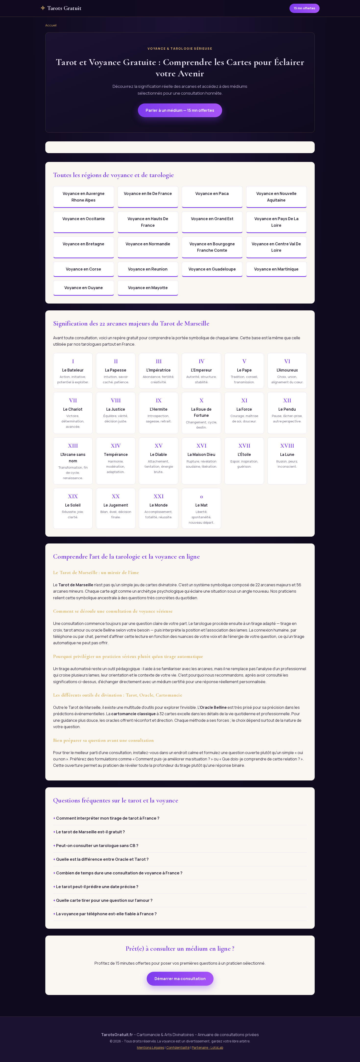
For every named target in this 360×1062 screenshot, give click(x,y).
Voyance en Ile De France (148, 193)
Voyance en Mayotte (148, 287)
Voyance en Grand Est (212, 218)
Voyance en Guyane (83, 287)
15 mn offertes (304, 8)
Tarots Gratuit (61, 8)
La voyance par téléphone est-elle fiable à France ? (106, 913)
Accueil (51, 25)
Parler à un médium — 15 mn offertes (180, 110)
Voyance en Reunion (148, 269)
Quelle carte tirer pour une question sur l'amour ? (104, 900)
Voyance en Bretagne (83, 244)
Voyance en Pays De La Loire (276, 222)
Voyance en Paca (212, 193)
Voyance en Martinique (276, 269)
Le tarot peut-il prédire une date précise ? (97, 886)
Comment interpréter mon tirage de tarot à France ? (107, 818)
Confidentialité (178, 1047)
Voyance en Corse (83, 269)
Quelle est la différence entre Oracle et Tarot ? (102, 859)
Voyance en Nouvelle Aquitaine (276, 197)
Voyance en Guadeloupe (212, 269)
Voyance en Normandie (148, 244)
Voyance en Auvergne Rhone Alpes (84, 197)
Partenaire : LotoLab (207, 1047)
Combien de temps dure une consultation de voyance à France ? (119, 873)
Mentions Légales (150, 1047)
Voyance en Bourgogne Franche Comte (212, 247)
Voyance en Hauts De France (148, 222)
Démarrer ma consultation (180, 978)
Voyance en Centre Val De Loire (276, 247)
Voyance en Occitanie (83, 218)
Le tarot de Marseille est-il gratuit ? (90, 832)
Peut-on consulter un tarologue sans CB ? (97, 845)
